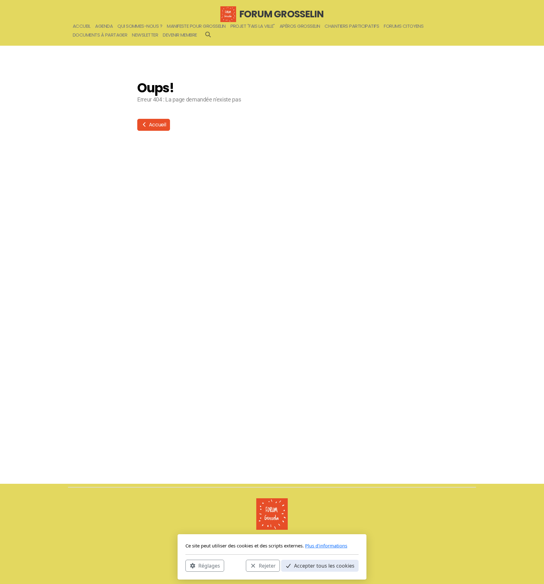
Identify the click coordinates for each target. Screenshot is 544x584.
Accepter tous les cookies (324, 565)
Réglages (209, 565)
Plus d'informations (326, 545)
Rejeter (267, 565)
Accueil (157, 124)
